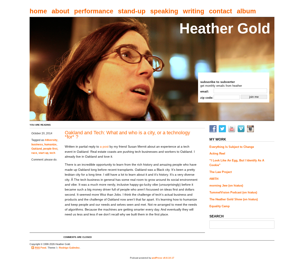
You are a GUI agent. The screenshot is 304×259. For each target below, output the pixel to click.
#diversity (51, 140)
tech (52, 153)
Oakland (36, 148)
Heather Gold (224, 28)
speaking (164, 11)
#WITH (213, 179)
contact (220, 11)
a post (104, 146)
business (37, 144)
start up (43, 153)
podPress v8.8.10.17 (163, 258)
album (246, 11)
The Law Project (220, 172)
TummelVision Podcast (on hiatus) (233, 192)
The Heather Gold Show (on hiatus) (233, 199)
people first (50, 148)
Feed (40, 247)
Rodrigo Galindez (69, 247)
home (38, 11)
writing (193, 11)
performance (93, 11)
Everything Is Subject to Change (231, 147)
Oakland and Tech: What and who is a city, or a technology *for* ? (127, 135)
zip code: (206, 97)
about (60, 11)
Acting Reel (217, 153)
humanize (50, 144)
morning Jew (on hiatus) (226, 185)
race (34, 153)
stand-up (132, 11)
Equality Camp (219, 206)
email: (204, 91)
